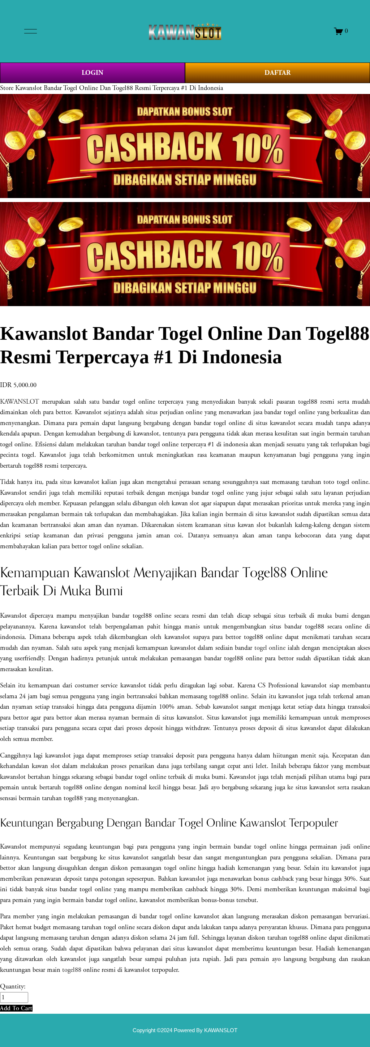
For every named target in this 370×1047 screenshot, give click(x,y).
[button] (16, 1008)
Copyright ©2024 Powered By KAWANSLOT (185, 1030)
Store (6, 88)
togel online (270, 648)
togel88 (71, 970)
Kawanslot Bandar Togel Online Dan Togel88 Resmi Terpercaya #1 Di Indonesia (119, 88)
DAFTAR (277, 73)
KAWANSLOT (19, 402)
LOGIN (92, 73)
